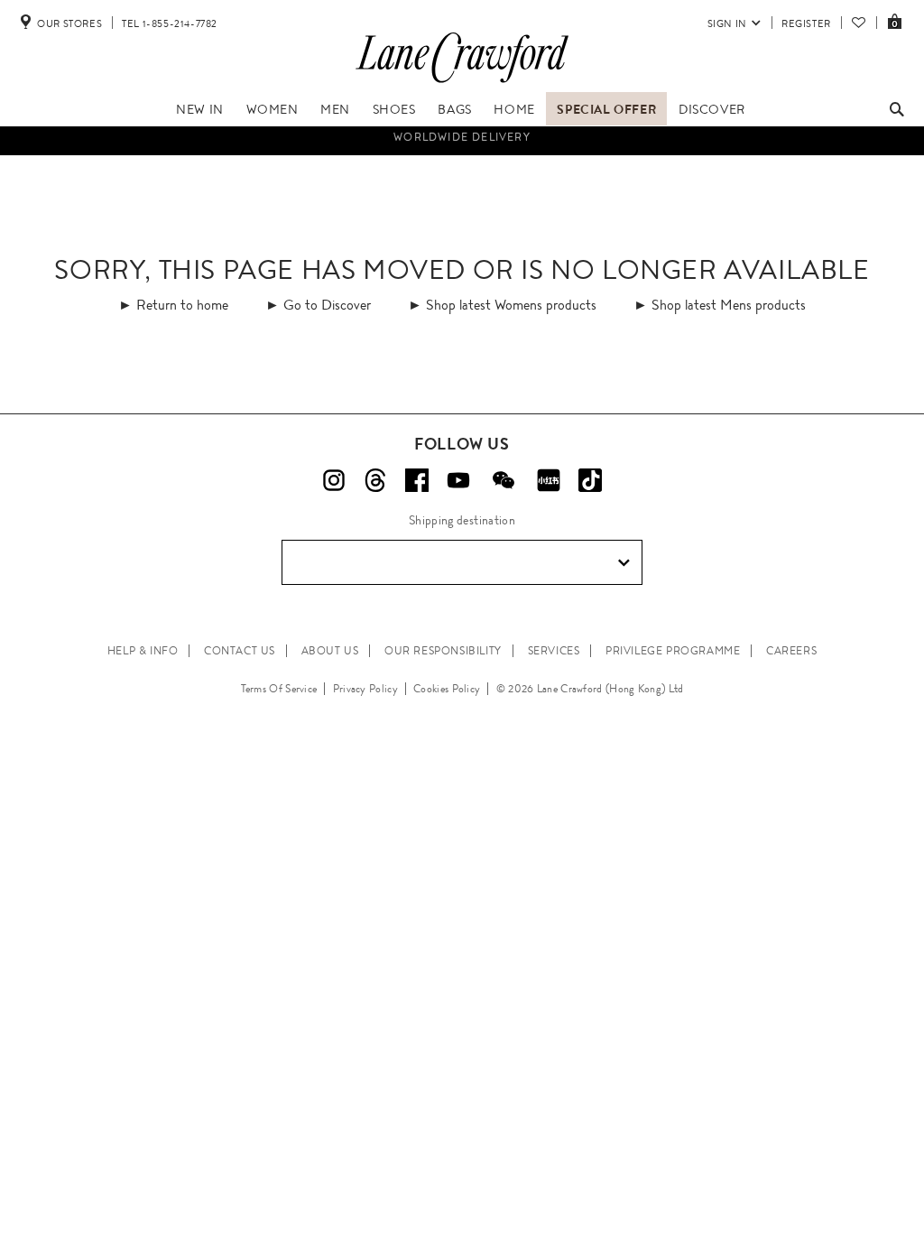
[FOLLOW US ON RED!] (548, 480)
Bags (454, 109)
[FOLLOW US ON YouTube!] (458, 480)
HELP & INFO (143, 651)
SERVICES (554, 651)
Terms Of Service (279, 689)
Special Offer (606, 109)
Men (335, 109)
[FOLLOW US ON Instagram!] (334, 480)
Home (514, 109)
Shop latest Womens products (511, 304)
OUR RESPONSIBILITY (443, 651)
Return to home (182, 304)
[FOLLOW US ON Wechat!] (503, 480)
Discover (712, 109)
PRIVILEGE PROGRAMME (672, 651)
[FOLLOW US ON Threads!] (375, 480)
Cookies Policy (446, 689)
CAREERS (791, 651)
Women (272, 109)
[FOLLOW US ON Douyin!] (590, 480)
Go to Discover (327, 304)
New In (200, 109)
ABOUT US (330, 651)
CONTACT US (239, 651)
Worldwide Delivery (462, 135)
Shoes (394, 109)
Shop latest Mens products (728, 304)
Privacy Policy (365, 689)
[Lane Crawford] (462, 83)
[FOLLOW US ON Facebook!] (417, 480)
